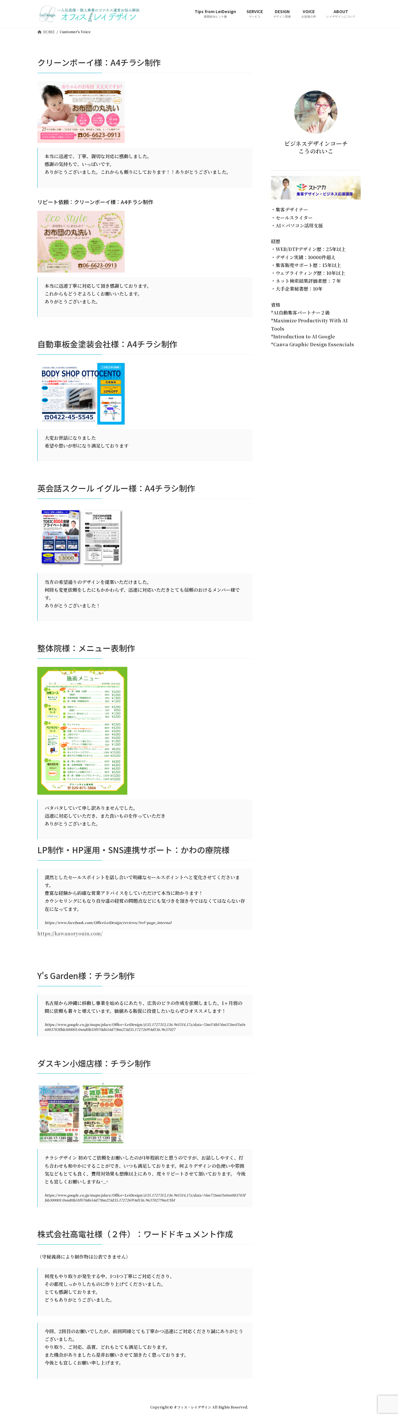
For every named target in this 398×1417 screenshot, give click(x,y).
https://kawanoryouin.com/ (70, 933)
